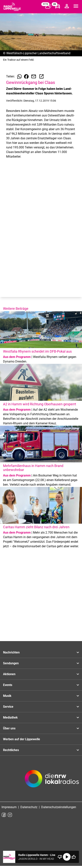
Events (7, 685)
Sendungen (11, 663)
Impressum (9, 807)
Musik (7, 696)
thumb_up (73, 857)
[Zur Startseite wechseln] (12, 7)
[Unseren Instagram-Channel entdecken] (10, 815)
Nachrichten (11, 652)
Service (8, 706)
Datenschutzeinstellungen (58, 807)
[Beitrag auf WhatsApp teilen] (19, 76)
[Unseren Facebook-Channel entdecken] (4, 815)
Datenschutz (28, 807)
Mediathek (10, 717)
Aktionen (9, 674)
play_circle (66, 856)
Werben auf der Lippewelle (21, 739)
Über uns (9, 728)
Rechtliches (11, 750)
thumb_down (60, 857)
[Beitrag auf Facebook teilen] (26, 76)
